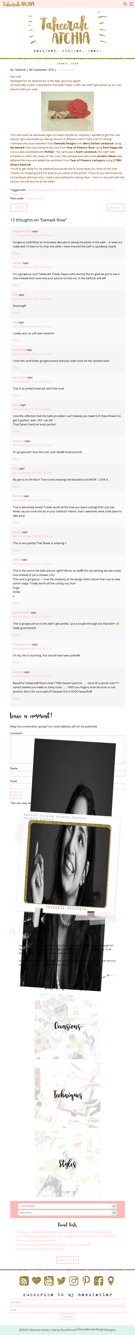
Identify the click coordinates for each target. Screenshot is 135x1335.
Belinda (18, 496)
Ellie (15, 468)
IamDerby (19, 350)
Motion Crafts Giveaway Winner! (36, 1240)
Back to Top (67, 1260)
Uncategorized (34, 198)
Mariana (18, 441)
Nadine (17, 263)
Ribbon (67, 190)
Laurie (17, 532)
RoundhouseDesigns (88, 1330)
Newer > (116, 207)
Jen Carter (19, 377)
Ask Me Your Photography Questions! (40, 1249)
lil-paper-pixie (22, 644)
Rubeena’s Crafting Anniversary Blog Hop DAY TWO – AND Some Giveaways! (64, 1232)
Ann (15, 295)
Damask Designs (37, 190)
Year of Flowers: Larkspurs (89, 190)
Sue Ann (18, 672)
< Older (18, 207)
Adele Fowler (21, 612)
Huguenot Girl (22, 231)
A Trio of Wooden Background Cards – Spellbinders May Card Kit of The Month (66, 1236)
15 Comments (65, 70)
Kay (15, 322)
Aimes (17, 559)
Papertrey (55, 190)
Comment (16, 733)
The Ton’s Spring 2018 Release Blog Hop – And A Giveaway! (53, 1245)
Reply (16, 253)
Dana (16, 405)
